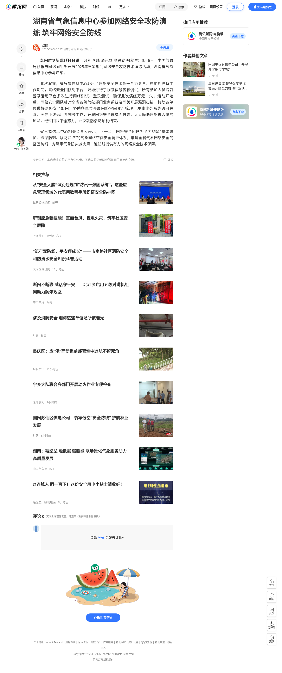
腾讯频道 (160, 642)
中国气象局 (40, 468)
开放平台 (96, 642)
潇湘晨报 (38, 402)
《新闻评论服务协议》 (88, 516)
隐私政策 (83, 642)
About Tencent (54, 642)
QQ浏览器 (146, 642)
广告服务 (108, 642)
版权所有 (108, 659)
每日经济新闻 (41, 202)
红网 (36, 335)
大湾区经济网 (41, 269)
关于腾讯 (39, 642)
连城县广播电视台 (44, 502)
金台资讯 (38, 369)
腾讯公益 (133, 642)
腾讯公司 (98, 659)
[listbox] (103, 338)
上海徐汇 (38, 235)
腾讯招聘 (121, 642)
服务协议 (70, 642)
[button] (238, 36)
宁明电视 (38, 302)
